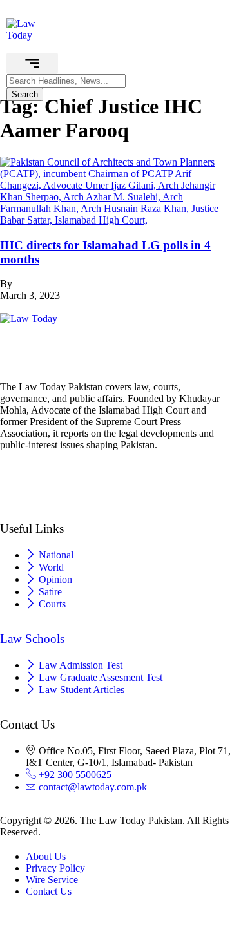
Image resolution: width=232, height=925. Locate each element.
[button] (32, 63)
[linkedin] (116, 491)
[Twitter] (116, 467)
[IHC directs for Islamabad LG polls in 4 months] (116, 220)
